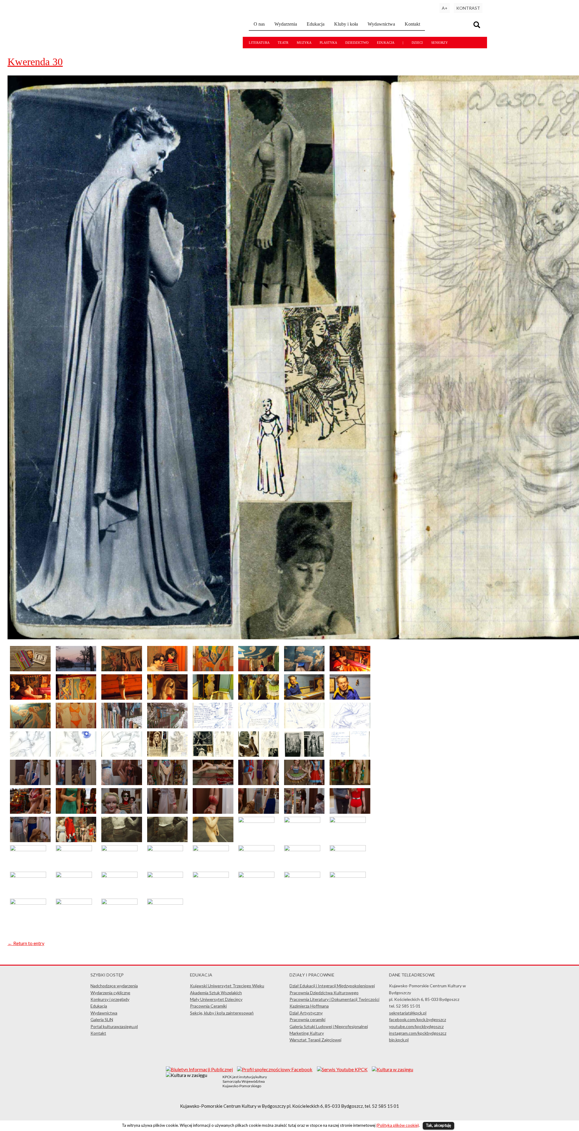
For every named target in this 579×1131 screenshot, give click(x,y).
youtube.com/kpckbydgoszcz (416, 1026)
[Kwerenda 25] (76, 755)
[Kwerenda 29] (258, 755)
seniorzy (439, 42)
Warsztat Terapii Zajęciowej (315, 1039)
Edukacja (315, 24)
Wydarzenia (285, 24)
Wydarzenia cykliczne (110, 992)
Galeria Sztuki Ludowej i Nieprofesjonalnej (329, 1026)
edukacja (385, 42)
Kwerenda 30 (35, 61)
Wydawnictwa (381, 24)
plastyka (328, 42)
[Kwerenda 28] (213, 755)
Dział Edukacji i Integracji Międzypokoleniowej (332, 985)
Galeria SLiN (101, 1019)
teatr (283, 42)
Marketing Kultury (307, 1033)
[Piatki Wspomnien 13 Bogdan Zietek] (30, 669)
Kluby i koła (346, 24)
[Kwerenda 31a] (304, 755)
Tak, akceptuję (438, 1125)
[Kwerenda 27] (167, 755)
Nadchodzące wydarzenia (114, 985)
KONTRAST (468, 8)
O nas (259, 24)
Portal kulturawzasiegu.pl (114, 1026)
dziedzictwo (357, 42)
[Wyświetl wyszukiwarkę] (477, 25)
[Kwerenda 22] (304, 726)
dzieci (417, 42)
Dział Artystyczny (306, 1012)
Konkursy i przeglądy (109, 999)
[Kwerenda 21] (258, 726)
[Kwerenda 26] (121, 755)
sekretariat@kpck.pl (407, 1012)
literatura (259, 42)
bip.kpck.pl (399, 1039)
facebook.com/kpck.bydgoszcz (417, 1019)
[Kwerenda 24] (30, 755)
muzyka (304, 42)
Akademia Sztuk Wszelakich (216, 992)
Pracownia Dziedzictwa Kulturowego (324, 992)
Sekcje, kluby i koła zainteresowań (222, 1012)
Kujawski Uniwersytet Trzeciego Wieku (227, 985)
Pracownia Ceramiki (208, 1005)
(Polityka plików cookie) (397, 1125)
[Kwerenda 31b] (350, 755)
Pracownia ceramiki (307, 1019)
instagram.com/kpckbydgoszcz (417, 1033)
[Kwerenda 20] (213, 726)
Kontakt (412, 24)
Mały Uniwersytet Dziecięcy (216, 999)
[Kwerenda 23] (350, 726)
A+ (445, 8)
